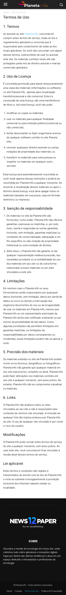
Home (6, 12)
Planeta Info (31, 33)
